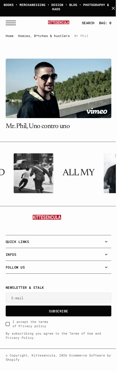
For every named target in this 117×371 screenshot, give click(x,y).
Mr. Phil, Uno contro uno (38, 124)
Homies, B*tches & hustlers (44, 36)
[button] (12, 22)
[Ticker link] (32, 173)
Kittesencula (43, 355)
